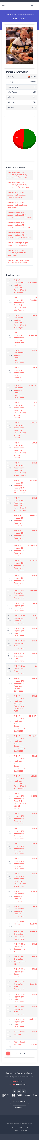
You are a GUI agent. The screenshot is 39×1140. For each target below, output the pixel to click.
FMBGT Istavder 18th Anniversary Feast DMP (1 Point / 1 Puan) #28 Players (18, 184)
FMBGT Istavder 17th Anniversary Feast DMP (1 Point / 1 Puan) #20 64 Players (20, 801)
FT (3, 6)
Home (9, 14)
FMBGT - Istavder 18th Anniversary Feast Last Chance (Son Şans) (16, 194)
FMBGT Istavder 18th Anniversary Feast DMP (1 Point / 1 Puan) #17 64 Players (19, 225)
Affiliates (22, 1128)
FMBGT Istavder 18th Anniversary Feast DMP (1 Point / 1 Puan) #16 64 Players (19, 235)
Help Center (13, 1128)
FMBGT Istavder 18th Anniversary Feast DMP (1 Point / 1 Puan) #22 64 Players (19, 215)
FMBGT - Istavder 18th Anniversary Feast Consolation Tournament (19, 205)
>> (32, 1053)
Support (30, 1128)
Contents (18, 1108)
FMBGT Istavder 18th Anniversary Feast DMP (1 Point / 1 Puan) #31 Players (17, 174)
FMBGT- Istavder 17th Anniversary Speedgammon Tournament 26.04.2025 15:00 (20, 703)
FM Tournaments (19, 1101)
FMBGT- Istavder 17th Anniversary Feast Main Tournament (19, 819)
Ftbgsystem (29, 1123)
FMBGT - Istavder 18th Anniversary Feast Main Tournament (16, 252)
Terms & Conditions (21, 1130)
